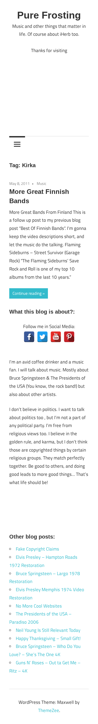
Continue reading (27, 293)
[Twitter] (42, 336)
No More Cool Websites (39, 605)
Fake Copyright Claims (37, 548)
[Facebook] (29, 336)
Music (41, 183)
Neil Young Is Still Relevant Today (48, 630)
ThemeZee (48, 710)
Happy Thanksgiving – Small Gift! (48, 638)
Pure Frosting (49, 15)
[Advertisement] (49, 91)
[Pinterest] (69, 336)
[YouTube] (55, 336)
